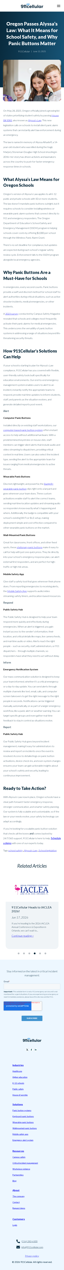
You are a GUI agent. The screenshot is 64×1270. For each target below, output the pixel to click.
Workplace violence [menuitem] (21, 1169)
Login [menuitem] (15, 1225)
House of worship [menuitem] (20, 1095)
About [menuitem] (16, 1190)
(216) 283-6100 (29, 1241)
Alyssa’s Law (34, 120)
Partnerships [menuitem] (18, 1175)
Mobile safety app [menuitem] (20, 1134)
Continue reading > (25, 939)
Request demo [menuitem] (19, 1208)
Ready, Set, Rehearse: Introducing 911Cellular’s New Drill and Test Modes (31, 911)
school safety (15, 850)
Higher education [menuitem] (20, 1077)
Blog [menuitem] (14, 1181)
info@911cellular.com (32, 1247)
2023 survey (11, 313)
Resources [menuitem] (18, 1151)
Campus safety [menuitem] (19, 1157)
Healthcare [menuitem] (17, 1071)
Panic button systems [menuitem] (22, 1110)
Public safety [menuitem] (18, 1089)
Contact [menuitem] (16, 1202)
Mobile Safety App (17, 591)
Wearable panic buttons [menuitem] (23, 1122)
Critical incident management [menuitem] (25, 1163)
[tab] (18, 953)
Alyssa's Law (30, 850)
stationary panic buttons (29, 547)
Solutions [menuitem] (18, 1104)
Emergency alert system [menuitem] (23, 1140)
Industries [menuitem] (18, 1065)
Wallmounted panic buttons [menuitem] (25, 1128)
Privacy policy (32, 1255)
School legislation (48, 850)
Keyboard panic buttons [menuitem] (23, 1116)
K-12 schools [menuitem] (18, 1083)
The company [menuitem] (19, 1196)
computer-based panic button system (23, 430)
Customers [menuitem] (19, 1219)
